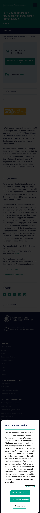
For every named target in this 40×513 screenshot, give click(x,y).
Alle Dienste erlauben (20, 493)
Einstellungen (20, 506)
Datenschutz (30, 486)
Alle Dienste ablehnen (20, 499)
